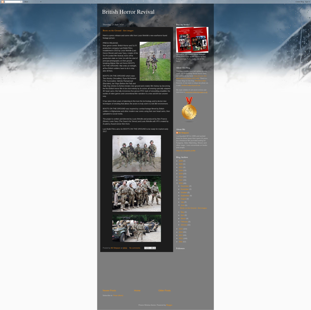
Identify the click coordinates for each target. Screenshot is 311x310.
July (182, 202)
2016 (181, 183)
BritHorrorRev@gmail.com (190, 85)
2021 (181, 167)
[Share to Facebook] (152, 248)
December (185, 186)
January (184, 225)
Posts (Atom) (118, 295)
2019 (181, 174)
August (184, 199)
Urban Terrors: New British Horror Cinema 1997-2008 (191, 77)
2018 (181, 177)
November (185, 189)
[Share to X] (150, 248)
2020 (181, 170)
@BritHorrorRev (200, 81)
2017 (181, 180)
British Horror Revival (128, 11)
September (185, 196)
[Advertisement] (136, 270)
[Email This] (145, 248)
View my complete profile (185, 151)
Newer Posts (109, 290)
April (183, 215)
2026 (181, 161)
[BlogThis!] (148, 248)
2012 (181, 238)
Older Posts (164, 290)
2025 (181, 164)
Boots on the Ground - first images (118, 30)
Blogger (169, 305)
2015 (181, 229)
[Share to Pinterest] (154, 248)
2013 (181, 235)
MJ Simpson (184, 133)
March (183, 218)
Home (137, 290)
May (183, 212)
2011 (181, 242)
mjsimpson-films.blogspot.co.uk (196, 92)
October (184, 192)
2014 (181, 232)
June (183, 205)
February (184, 222)
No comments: (135, 248)
